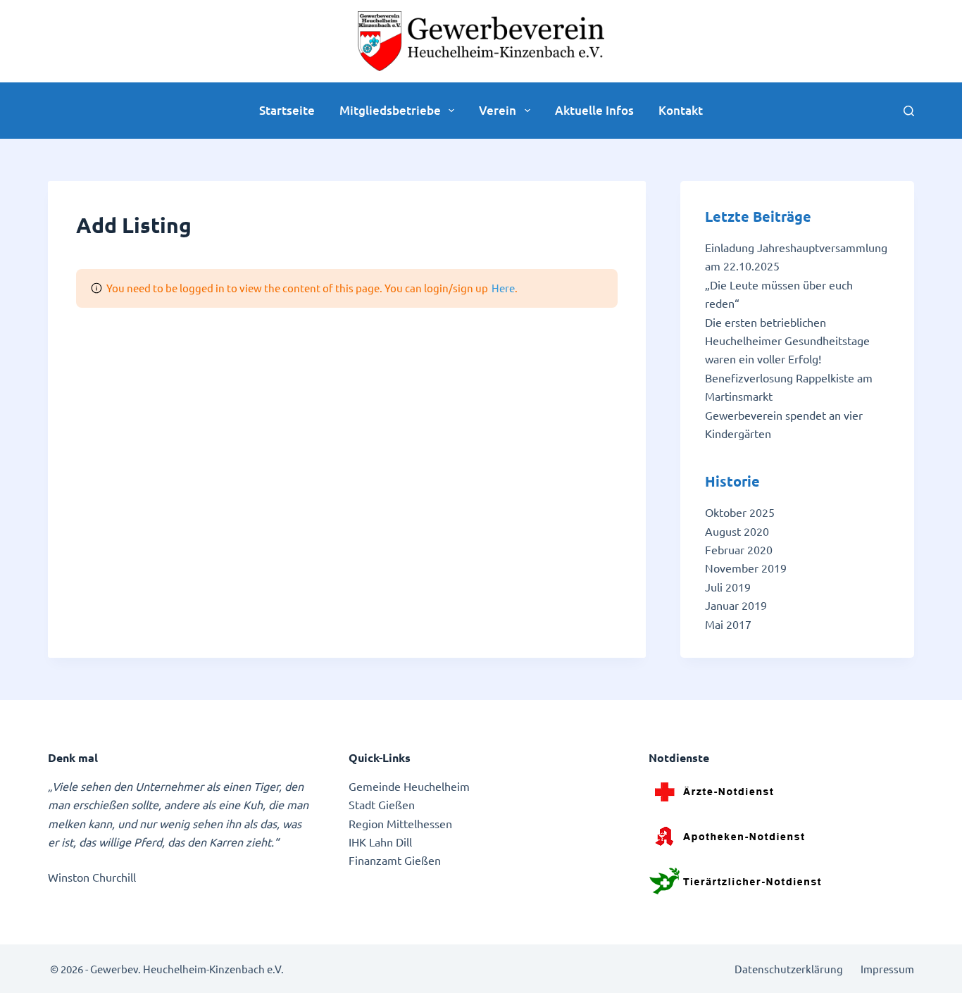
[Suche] (909, 111)
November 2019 (746, 568)
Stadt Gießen (382, 804)
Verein (497, 110)
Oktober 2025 (740, 512)
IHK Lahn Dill (380, 842)
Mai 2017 (728, 624)
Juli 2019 (728, 587)
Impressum (887, 968)
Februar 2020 (739, 549)
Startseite (287, 110)
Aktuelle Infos (594, 110)
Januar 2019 (736, 605)
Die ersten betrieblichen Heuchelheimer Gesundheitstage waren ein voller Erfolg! (787, 340)
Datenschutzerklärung (789, 968)
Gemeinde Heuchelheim (409, 786)
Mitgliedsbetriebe (390, 110)
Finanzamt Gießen (395, 860)
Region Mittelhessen (400, 823)
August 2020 (737, 531)
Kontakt (680, 110)
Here (503, 287)
